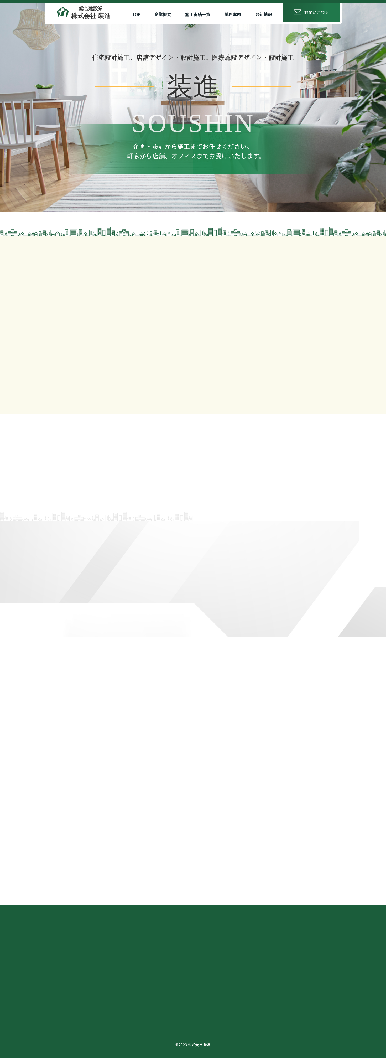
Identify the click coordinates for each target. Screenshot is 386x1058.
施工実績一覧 (197, 14)
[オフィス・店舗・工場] (313, 564)
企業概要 (162, 14)
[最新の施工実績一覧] (114, 859)
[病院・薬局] (233, 564)
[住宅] (153, 564)
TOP (136, 14)
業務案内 (232, 14)
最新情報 (263, 14)
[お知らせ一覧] (272, 749)
